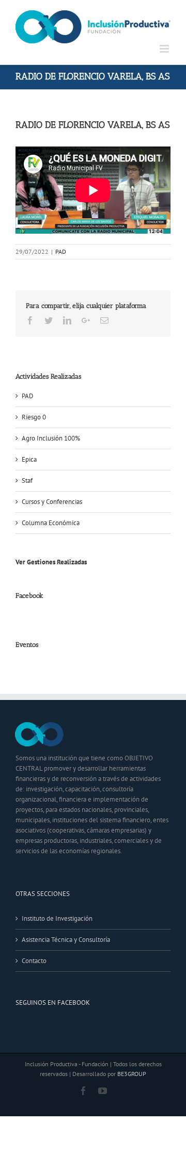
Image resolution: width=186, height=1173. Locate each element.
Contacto (34, 960)
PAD (60, 251)
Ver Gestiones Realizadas (51, 562)
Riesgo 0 (34, 417)
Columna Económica (51, 522)
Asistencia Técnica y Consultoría (66, 939)
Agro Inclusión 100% (51, 438)
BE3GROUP (131, 1074)
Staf (27, 480)
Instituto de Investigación (57, 918)
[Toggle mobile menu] (165, 48)
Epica (29, 459)
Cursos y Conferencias (52, 501)
